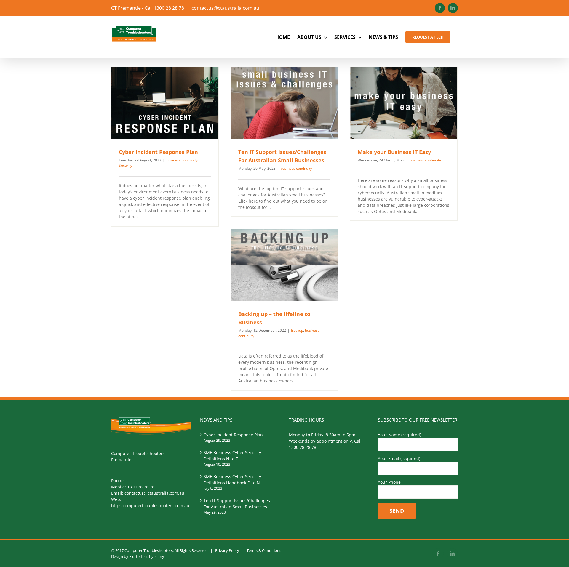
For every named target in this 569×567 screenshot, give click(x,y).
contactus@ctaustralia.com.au (225, 8)
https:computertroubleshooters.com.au (150, 505)
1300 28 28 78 (140, 487)
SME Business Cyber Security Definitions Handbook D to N (232, 480)
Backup (297, 330)
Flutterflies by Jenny (146, 556)
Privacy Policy (227, 550)
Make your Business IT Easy (394, 152)
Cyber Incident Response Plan (158, 152)
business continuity (182, 160)
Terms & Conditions (264, 550)
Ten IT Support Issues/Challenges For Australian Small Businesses (237, 504)
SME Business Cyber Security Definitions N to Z (232, 456)
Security (125, 165)
